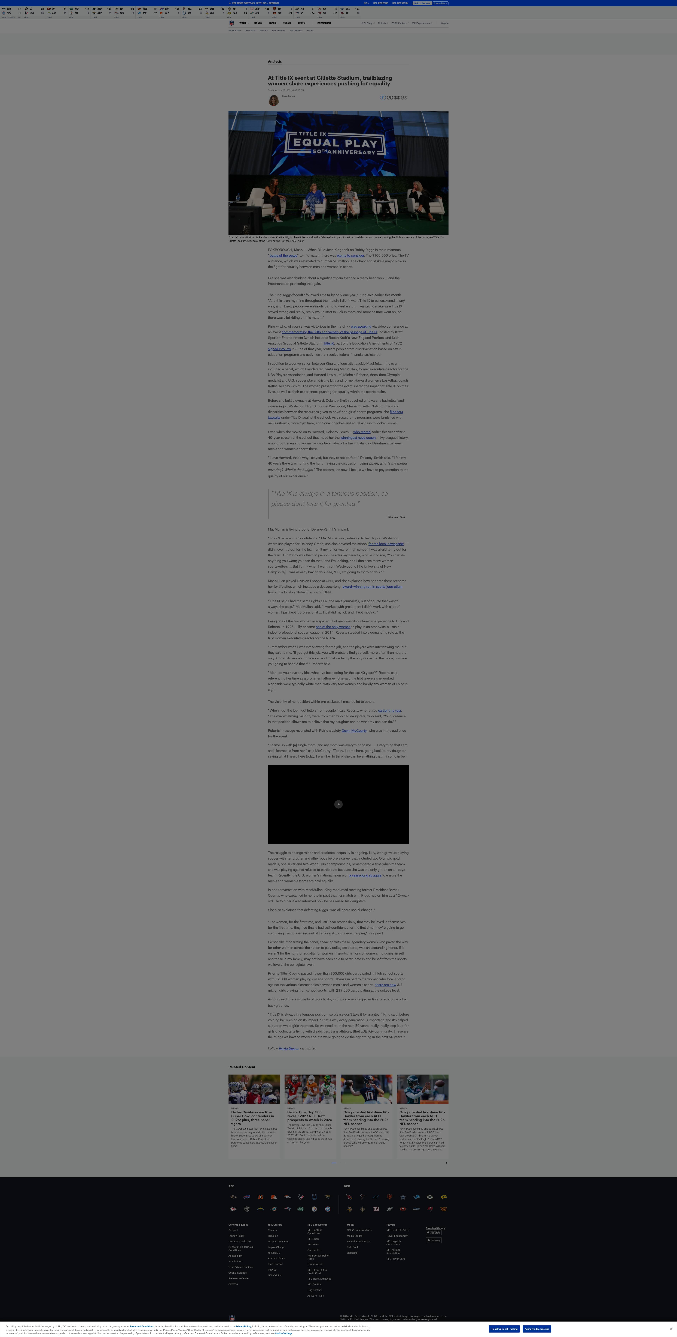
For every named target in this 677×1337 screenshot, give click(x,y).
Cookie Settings (283, 1333)
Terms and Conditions (142, 1326)
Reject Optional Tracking (504, 1328)
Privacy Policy (243, 1326)
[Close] (671, 1329)
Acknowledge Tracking (537, 1328)
